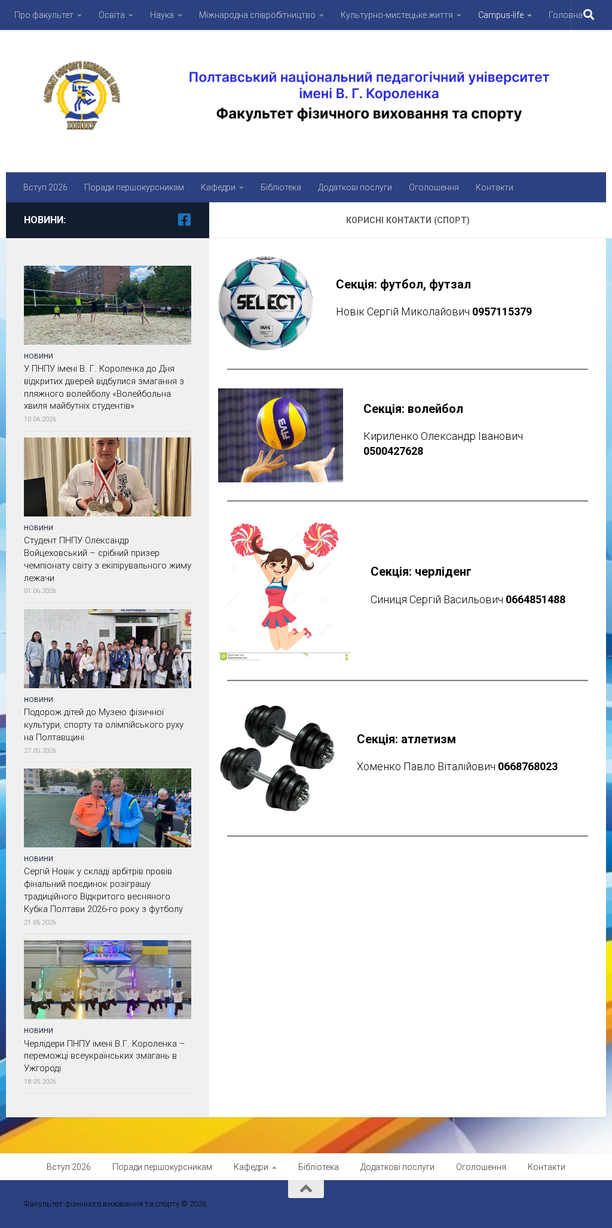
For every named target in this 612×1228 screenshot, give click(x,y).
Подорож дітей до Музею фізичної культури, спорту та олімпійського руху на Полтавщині (103, 725)
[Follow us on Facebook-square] (184, 219)
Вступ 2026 (45, 187)
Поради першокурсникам (134, 187)
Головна (566, 15)
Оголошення (434, 187)
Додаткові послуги (355, 187)
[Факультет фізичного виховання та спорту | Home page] (306, 95)
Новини (38, 356)
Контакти (494, 187)
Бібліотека (281, 187)
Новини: (45, 220)
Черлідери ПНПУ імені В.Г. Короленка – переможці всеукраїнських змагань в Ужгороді (104, 1056)
